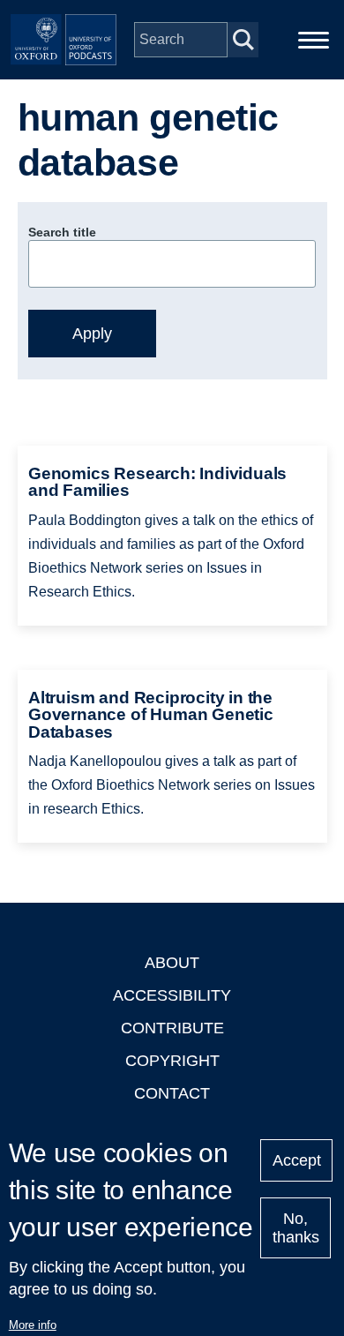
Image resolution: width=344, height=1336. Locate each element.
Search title (62, 232)
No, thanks (296, 1228)
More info (32, 1325)
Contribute (172, 1028)
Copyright (172, 1061)
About (172, 963)
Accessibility (172, 995)
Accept (297, 1160)
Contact (172, 1093)
